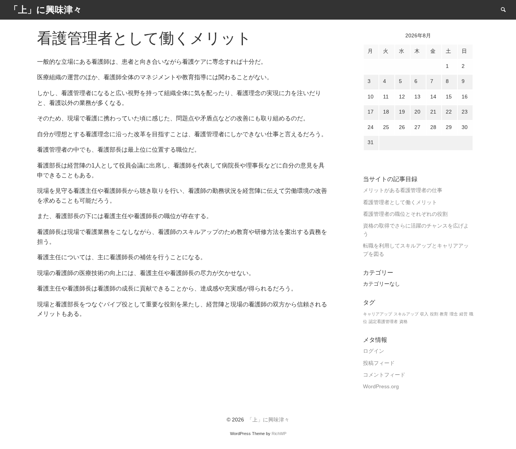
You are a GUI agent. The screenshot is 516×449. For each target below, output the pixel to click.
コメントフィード (384, 375)
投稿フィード (379, 363)
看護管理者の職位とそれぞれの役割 (405, 214)
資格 (403, 321)
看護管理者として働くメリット (400, 202)
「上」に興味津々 (268, 420)
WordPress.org (381, 386)
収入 (424, 314)
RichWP (279, 433)
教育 (444, 314)
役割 (434, 314)
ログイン (373, 351)
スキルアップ (406, 314)
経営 (463, 314)
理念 (454, 314)
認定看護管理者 (383, 321)
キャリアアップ (377, 314)
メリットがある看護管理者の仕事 (402, 190)
